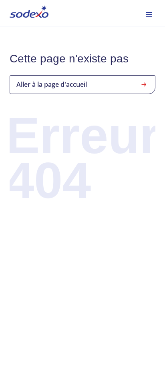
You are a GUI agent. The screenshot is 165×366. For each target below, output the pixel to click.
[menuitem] (29, 13)
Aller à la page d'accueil (51, 84)
